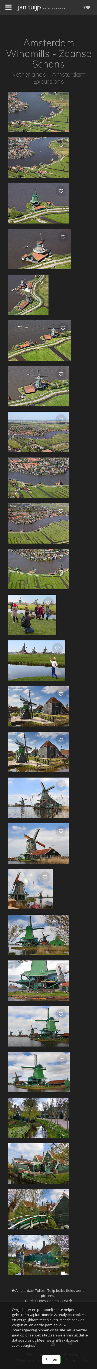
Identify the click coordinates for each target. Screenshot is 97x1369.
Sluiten (51, 1359)
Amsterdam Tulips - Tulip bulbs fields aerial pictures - (50, 1293)
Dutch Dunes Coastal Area (47, 1300)
